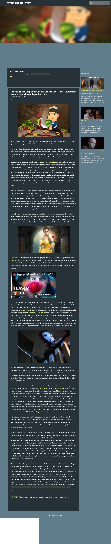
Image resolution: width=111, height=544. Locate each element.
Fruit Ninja (52, 162)
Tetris (43, 162)
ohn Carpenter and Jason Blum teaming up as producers (57, 388)
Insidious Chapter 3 (35, 412)
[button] (12, 100)
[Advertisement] (55, 55)
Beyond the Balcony (18, 3)
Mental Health (34, 74)
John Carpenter (44, 487)
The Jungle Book (24, 310)
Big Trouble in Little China (47, 393)
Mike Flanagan (24, 464)
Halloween (35, 487)
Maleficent (42, 312)
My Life (41, 74)
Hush (45, 464)
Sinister (47, 412)
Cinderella (32, 312)
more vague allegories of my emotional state (27, 141)
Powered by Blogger (56, 515)
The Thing (34, 393)
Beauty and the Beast (17, 487)
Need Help (47, 74)
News (63, 487)
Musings (58, 487)
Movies (52, 487)
